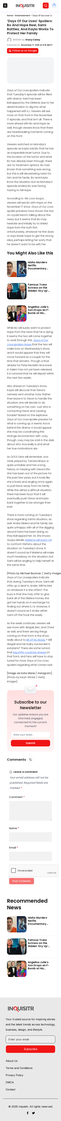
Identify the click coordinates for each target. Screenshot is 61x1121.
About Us (12, 1060)
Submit (30, 743)
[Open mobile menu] (5, 5)
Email (13, 847)
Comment (17, 797)
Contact (10, 1089)
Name (14, 828)
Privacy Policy (14, 1075)
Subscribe (30, 1049)
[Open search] (46, 5)
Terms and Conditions (19, 1068)
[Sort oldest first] (30, 759)
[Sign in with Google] (54, 5)
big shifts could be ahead (29, 652)
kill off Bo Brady (36, 640)
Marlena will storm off (38, 540)
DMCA (10, 1082)
